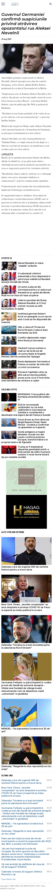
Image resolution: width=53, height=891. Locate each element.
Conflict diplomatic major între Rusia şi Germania (32, 339)
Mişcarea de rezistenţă (26, 4)
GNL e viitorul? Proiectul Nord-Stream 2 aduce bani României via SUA (33, 330)
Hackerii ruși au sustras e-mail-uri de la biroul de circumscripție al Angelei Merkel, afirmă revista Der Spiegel (23, 352)
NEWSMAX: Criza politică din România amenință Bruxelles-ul (34, 397)
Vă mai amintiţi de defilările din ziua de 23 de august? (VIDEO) (22, 865)
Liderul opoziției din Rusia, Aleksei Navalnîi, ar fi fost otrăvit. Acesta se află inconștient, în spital (24, 304)
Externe (20, 532)
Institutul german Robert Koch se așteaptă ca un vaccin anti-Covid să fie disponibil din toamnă (26, 318)
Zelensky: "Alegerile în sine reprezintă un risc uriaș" (26, 767)
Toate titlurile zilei (8, 879)
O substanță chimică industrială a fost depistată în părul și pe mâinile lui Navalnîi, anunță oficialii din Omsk (26, 277)
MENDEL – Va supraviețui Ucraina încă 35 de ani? (25, 730)
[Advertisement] (26, 236)
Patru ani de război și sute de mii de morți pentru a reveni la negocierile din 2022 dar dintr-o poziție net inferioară (26, 841)
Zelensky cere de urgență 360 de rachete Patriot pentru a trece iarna (24, 568)
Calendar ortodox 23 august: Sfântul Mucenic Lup (21, 873)
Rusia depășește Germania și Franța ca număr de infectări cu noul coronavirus (34, 364)
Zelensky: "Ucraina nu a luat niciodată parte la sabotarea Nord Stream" (25, 646)
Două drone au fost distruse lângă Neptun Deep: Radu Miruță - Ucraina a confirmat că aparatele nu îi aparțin (33, 423)
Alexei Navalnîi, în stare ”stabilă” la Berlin (30, 264)
